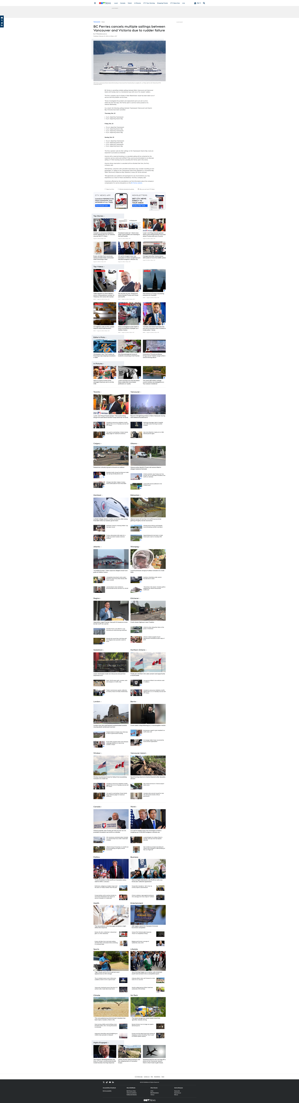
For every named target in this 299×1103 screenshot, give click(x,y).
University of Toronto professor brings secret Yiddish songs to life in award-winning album (154, 355)
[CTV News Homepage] (105, 3)
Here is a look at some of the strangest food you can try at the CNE (103, 382)
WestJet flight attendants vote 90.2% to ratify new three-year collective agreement (147, 880)
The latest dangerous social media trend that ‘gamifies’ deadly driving (146, 1019)
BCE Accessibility (107, 1090)
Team (162, 1076)
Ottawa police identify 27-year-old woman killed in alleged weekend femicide (146, 468)
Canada (122, 3)
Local (116, 3)
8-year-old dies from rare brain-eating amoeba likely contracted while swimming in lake (103, 257)
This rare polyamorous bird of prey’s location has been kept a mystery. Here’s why (110, 1019)
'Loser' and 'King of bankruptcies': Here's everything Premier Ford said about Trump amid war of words (154, 234)
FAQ (152, 1076)
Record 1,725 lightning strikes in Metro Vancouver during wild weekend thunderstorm (148, 416)
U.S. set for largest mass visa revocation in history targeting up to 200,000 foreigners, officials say (129, 257)
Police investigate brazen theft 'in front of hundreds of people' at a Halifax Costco (128, 328)
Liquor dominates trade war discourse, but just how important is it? (109, 674)
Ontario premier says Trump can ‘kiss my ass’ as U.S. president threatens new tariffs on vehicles (154, 475)
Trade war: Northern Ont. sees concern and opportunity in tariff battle (148, 674)
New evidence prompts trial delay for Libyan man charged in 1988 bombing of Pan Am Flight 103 (154, 848)
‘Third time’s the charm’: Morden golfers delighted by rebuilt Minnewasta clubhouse (154, 588)
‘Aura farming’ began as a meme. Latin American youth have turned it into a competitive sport (147, 973)
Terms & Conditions (131, 1092)
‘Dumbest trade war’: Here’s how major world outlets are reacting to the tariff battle (129, 234)
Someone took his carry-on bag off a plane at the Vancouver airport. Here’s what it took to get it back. (154, 1061)
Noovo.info (177, 1090)
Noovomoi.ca (177, 1092)
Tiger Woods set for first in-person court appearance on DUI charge (107, 973)
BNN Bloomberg (154, 1092)
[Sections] (95, 3)
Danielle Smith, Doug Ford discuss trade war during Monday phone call (117, 473)
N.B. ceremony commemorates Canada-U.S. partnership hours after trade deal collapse (117, 839)
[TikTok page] (107, 1082)
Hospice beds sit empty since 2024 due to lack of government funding (117, 732)
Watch (130, 3)
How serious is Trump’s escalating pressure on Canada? (153, 294)
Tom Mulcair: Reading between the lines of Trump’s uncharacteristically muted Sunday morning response (104, 1061)
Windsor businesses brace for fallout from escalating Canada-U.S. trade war (110, 777)
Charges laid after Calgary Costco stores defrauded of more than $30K (116, 483)
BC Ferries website (136, 183)
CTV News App (139, 1076)
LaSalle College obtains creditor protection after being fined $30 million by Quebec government (110, 519)
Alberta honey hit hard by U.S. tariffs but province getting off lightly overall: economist (146, 519)
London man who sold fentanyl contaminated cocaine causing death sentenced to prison (110, 726)
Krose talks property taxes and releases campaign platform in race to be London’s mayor (117, 743)
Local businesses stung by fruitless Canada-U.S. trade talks (147, 571)
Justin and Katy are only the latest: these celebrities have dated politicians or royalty (129, 382)
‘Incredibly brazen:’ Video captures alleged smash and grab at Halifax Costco (110, 571)
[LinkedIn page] (113, 1082)
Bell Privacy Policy (131, 1090)
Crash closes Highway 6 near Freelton (142, 622)
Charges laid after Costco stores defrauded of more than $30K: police (154, 257)
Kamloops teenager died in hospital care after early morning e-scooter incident (153, 424)
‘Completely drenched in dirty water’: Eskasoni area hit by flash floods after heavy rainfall (116, 579)
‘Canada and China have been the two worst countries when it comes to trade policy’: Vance (154, 328)
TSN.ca (152, 1094)
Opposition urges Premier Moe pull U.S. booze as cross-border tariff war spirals (110, 623)
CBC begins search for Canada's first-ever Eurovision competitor (145, 926)
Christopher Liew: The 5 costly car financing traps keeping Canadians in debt (104, 355)
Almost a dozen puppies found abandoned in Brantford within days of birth (153, 638)
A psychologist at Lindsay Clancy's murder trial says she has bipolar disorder (152, 839)
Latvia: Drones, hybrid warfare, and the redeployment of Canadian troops (129, 1061)
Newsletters (157, 1076)
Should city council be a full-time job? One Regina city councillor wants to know (116, 640)
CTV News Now (175, 3)
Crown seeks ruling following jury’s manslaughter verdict (148, 725)
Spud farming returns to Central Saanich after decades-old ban (148, 777)
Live (183, 3)
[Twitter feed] (104, 1082)
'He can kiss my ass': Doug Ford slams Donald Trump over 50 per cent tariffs (128, 295)
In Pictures (137, 3)
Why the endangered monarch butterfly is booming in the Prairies (128, 355)
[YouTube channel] (110, 1082)
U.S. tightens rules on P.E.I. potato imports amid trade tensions (103, 327)
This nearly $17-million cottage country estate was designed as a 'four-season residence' (153, 382)
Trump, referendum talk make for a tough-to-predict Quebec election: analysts (115, 537)
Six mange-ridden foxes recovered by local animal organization (153, 740)
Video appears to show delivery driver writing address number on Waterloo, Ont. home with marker (103, 295)
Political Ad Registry (132, 1094)
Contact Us (147, 1076)
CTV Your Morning (149, 3)
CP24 (151, 1090)
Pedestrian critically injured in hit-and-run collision (108, 467)
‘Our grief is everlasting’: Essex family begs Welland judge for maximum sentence (116, 795)
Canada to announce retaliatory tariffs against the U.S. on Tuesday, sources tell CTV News (104, 234)
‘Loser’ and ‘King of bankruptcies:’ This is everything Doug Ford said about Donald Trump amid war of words (110, 416)
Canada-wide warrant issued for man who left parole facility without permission (153, 795)
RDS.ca (176, 1094)
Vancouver (96, 22)
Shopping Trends (162, 3)
